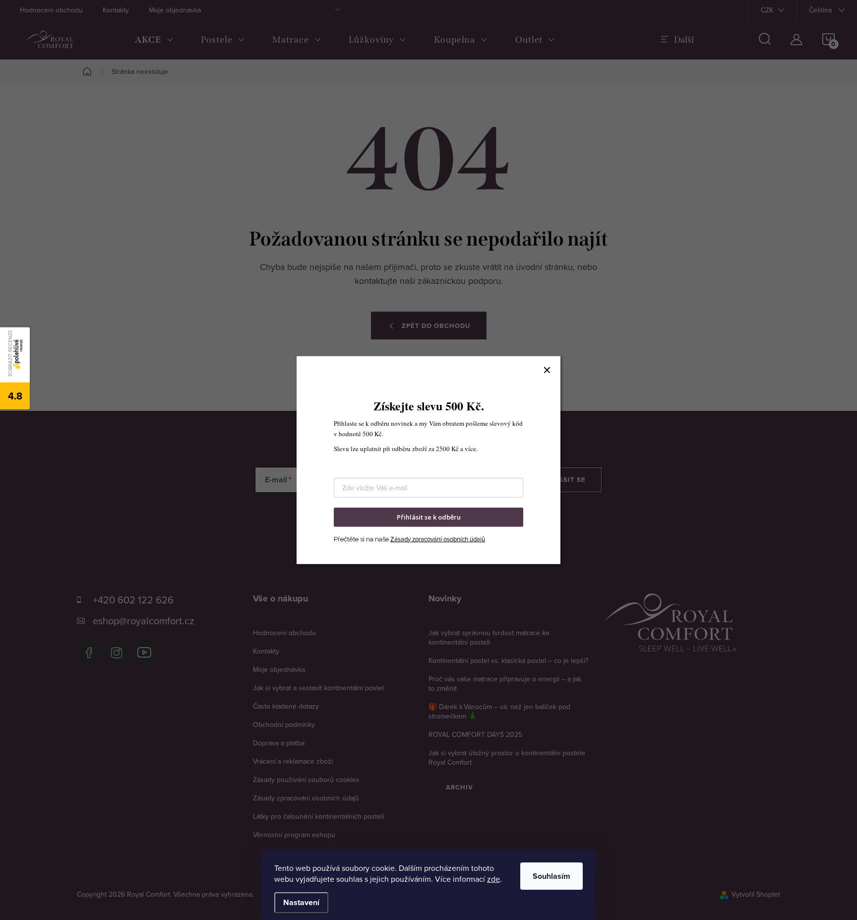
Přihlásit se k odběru (429, 517)
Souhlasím (551, 876)
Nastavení (301, 902)
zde (493, 878)
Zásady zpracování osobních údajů (437, 538)
